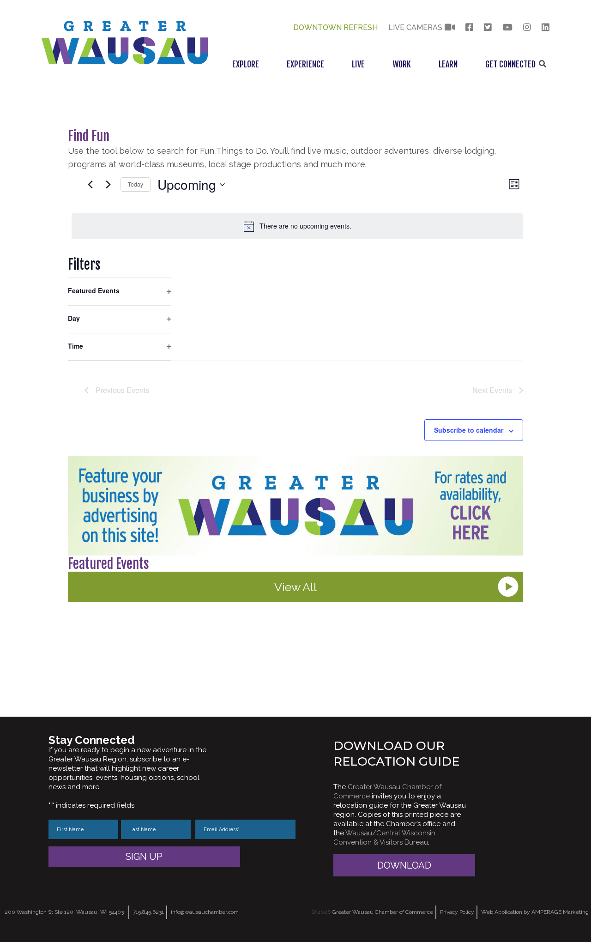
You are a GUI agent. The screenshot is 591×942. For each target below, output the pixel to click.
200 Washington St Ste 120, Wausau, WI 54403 (64, 912)
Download (404, 865)
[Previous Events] (90, 184)
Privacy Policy (457, 912)
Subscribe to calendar (468, 430)
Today (135, 184)
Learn (448, 64)
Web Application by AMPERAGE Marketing (535, 912)
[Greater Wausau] (125, 61)
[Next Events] (108, 184)
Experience (305, 64)
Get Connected (510, 64)
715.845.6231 (148, 912)
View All (295, 587)
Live (358, 64)
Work (401, 64)
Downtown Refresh (335, 27)
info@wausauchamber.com (205, 912)
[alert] (297, 226)
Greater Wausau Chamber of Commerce (382, 912)
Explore (245, 64)
